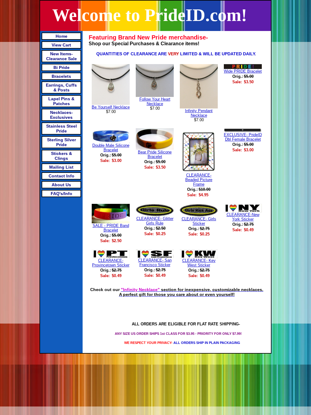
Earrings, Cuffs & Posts (61, 87)
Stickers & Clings (61, 156)
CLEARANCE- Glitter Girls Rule (154, 220)
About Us (61, 184)
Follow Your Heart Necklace (154, 101)
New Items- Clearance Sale (61, 56)
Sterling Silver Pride (61, 142)
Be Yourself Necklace (111, 107)
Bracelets (61, 76)
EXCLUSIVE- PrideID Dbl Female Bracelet (243, 137)
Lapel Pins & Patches (61, 101)
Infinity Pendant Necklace (199, 113)
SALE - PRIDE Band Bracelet (111, 227)
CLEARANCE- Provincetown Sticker (110, 262)
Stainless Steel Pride (61, 128)
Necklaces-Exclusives (61, 115)
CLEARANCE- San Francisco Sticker (155, 262)
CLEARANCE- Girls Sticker (199, 221)
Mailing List (61, 167)
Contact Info (61, 175)
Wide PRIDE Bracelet (243, 71)
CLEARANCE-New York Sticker (243, 216)
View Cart (61, 45)
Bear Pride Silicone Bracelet (155, 154)
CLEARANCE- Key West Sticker (199, 262)
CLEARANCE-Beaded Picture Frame (198, 180)
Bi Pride (61, 67)
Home (61, 36)
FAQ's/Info (61, 193)
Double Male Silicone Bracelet (110, 147)
